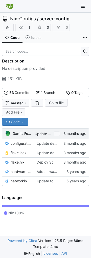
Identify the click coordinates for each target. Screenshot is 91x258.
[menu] (32, 253)
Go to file (56, 103)
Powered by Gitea (22, 240)
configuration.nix (21, 143)
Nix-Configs (23, 18)
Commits (19, 92)
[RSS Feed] (8, 27)
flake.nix (18, 162)
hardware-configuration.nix (21, 171)
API (64, 253)
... (56, 133)
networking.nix (21, 181)
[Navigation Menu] (83, 6)
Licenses (50, 253)
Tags (77, 92)
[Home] (10, 6)
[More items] (85, 37)
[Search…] (85, 51)
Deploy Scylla (48, 162)
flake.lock (19, 153)
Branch (48, 92)
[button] (37, 103)
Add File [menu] (12, 112)
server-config (54, 18)
